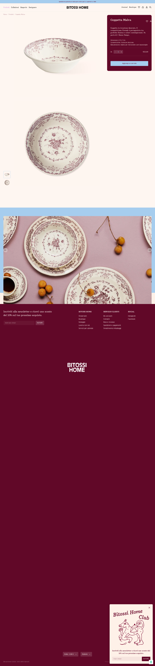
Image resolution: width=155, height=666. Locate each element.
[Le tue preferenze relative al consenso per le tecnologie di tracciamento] (151, 662)
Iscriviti (146, 659)
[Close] (149, 608)
